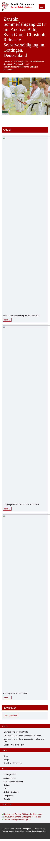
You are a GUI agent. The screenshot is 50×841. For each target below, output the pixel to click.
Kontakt (6, 799)
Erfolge (6, 760)
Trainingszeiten (9, 774)
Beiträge (6, 785)
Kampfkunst (8, 796)
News (5, 756)
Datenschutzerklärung (11, 831)
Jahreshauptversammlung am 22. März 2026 (21, 316)
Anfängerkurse (9, 778)
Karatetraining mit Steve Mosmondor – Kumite (22, 735)
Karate (6, 789)
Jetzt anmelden (10, 716)
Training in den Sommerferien (15, 694)
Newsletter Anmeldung (12, 763)
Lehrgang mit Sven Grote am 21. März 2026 (21, 505)
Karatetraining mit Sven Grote (15, 732)
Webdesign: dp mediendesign (33, 831)
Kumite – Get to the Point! (13, 745)
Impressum (39, 829)
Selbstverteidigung (11, 792)
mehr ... (7, 320)
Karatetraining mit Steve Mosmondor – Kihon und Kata (23, 740)
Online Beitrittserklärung (13, 782)
